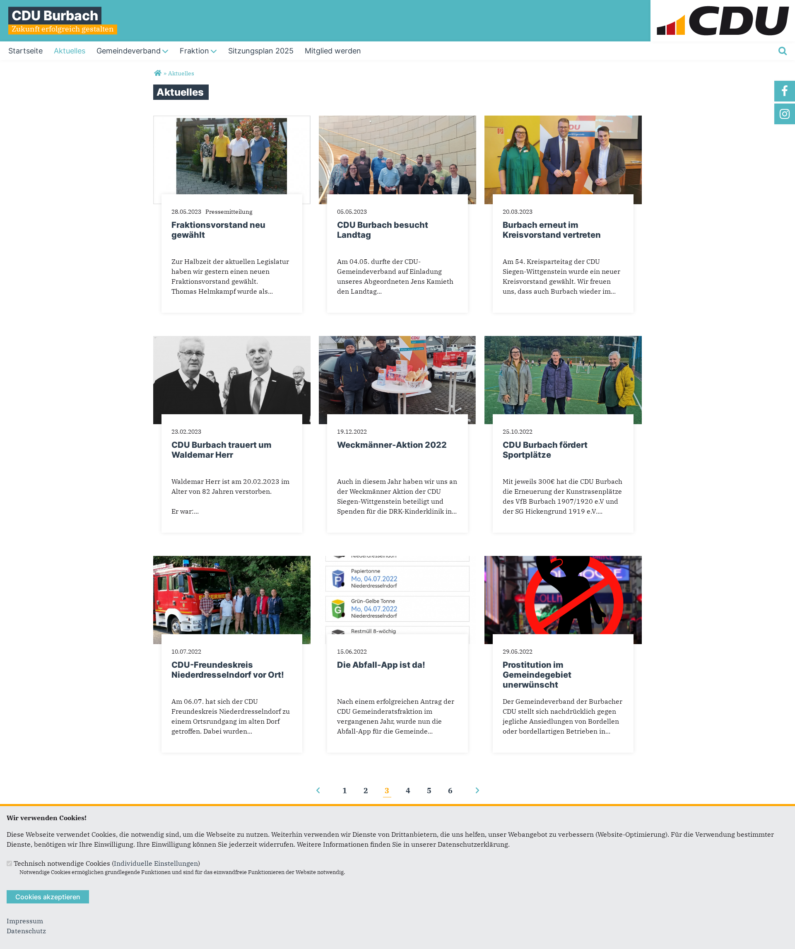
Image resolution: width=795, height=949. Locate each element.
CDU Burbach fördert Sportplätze (545, 450)
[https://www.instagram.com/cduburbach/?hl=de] (784, 114)
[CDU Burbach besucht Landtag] (397, 120)
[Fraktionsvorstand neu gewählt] (232, 120)
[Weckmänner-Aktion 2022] (397, 341)
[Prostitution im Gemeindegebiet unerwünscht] (563, 561)
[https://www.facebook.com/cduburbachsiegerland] (784, 91)
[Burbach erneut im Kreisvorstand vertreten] (563, 120)
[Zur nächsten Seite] (477, 790)
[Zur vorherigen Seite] (318, 790)
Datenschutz (26, 931)
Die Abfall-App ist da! (381, 665)
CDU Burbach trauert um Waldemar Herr (221, 450)
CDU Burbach (55, 15)
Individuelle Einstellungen (156, 863)
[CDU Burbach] (157, 73)
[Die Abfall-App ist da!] (397, 561)
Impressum (25, 921)
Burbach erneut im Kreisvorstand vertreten (552, 230)
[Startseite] (722, 5)
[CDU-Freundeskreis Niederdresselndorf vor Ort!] (232, 561)
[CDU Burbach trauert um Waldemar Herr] (232, 341)
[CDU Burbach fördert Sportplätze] (563, 341)
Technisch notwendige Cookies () (107, 863)
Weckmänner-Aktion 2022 (392, 445)
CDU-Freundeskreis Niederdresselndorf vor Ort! (227, 670)
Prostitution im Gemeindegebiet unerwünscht (537, 675)
